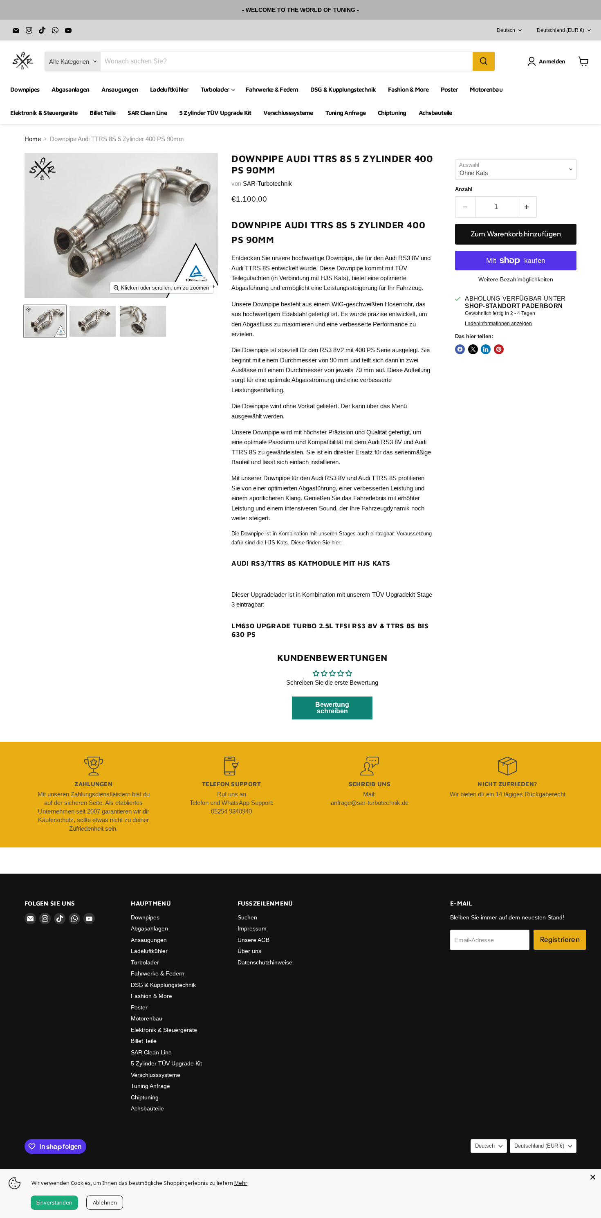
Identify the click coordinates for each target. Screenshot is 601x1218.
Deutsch (506, 30)
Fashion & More (408, 89)
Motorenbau (486, 89)
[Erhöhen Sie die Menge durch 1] (527, 206)
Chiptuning (392, 112)
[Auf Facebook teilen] (460, 349)
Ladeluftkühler (169, 89)
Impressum (252, 928)
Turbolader (216, 89)
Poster (449, 89)
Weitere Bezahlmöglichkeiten (515, 279)
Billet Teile (102, 112)
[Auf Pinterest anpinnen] (499, 349)
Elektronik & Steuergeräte (43, 112)
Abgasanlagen (70, 89)
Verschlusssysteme (288, 112)
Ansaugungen (119, 89)
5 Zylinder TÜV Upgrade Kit (215, 112)
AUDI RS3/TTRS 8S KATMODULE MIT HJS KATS (310, 563)
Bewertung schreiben (332, 708)
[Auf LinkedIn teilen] (486, 349)
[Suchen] (484, 61)
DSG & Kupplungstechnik (343, 89)
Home (33, 138)
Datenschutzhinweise (265, 962)
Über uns (249, 951)
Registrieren (560, 939)
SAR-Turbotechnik (267, 183)
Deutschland (560, 30)
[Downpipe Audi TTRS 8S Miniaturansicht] (45, 321)
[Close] (593, 1177)
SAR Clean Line (147, 112)
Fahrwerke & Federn (272, 89)
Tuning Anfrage (345, 112)
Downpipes (24, 89)
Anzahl (464, 189)
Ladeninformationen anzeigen (498, 323)
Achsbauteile (435, 112)
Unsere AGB (253, 940)
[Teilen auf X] (473, 349)
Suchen (247, 917)
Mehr (240, 1183)
